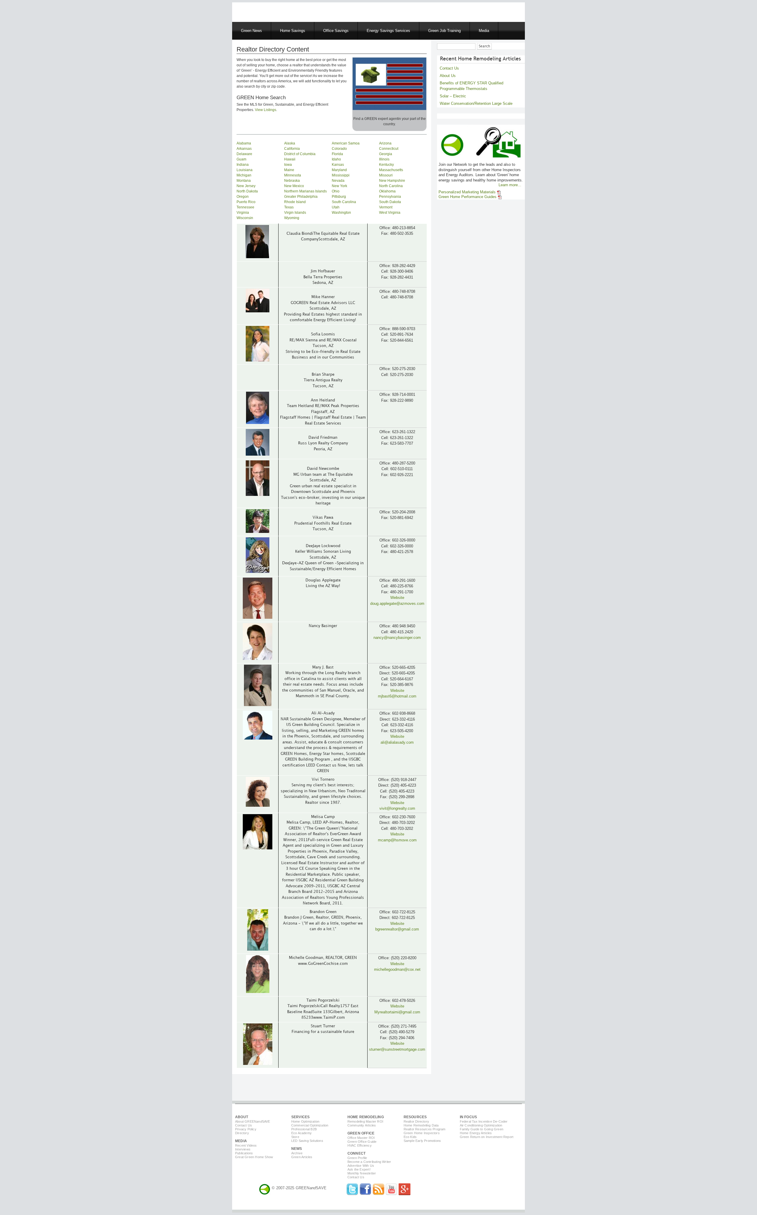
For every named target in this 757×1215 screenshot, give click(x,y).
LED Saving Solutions (307, 1140)
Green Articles (302, 1157)
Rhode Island (295, 202)
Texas (289, 207)
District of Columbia (300, 154)
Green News (251, 30)
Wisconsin (245, 218)
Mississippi (341, 175)
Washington (341, 212)
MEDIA (241, 1141)
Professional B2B (304, 1129)
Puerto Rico (246, 202)
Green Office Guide (362, 1141)
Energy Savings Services (388, 30)
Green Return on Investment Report (487, 1137)
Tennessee (245, 207)
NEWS (296, 1149)
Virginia (243, 212)
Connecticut (388, 149)
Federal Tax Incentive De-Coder (484, 1121)
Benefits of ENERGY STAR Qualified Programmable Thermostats (471, 86)
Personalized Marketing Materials (468, 192)
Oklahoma (387, 191)
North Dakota (247, 191)
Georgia (385, 154)
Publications (244, 1153)
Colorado (339, 149)
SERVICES (300, 1117)
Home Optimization (305, 1121)
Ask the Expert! (359, 1169)
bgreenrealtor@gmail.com (397, 929)
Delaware (244, 154)
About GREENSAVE (252, 1121)
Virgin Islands (295, 212)
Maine (289, 170)
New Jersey (246, 186)
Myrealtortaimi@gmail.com (397, 1012)
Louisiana (245, 170)
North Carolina (391, 186)
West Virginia (389, 212)
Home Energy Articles (476, 1133)
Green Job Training (444, 30)
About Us (448, 75)
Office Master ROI (361, 1138)
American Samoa (346, 143)
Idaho (336, 159)
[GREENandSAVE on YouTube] (391, 1194)
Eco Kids (410, 1137)
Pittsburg (339, 197)
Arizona (385, 143)
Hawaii (289, 159)
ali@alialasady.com (397, 742)
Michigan (244, 175)
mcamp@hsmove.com (397, 840)
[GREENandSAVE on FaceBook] (365, 1194)
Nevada (338, 181)
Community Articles (361, 1125)
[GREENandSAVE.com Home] (265, 1188)
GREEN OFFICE (360, 1133)
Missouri (386, 175)
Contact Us (449, 68)
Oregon (243, 197)
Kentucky (386, 165)
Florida (337, 154)
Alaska (289, 143)
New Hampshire (392, 181)
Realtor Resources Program (425, 1129)
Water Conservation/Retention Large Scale (476, 103)
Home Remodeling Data (421, 1125)
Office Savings (336, 30)
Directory (242, 1133)
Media (484, 30)
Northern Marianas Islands (305, 191)
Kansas (338, 165)
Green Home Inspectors (422, 1133)
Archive (297, 1153)
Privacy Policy (245, 1129)
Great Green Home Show (254, 1157)
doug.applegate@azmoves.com (397, 603)
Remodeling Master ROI (365, 1121)
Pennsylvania (390, 197)
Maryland (339, 170)
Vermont (385, 207)
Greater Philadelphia (301, 197)
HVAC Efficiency (359, 1145)
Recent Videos (246, 1145)
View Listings (265, 110)
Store (295, 1137)
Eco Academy (301, 1133)
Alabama (244, 143)
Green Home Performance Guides (468, 197)
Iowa (288, 165)
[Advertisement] (307, 11)
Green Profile (357, 1158)
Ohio (335, 191)
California (292, 149)
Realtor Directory (416, 1121)
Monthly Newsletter (361, 1173)
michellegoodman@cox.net (397, 969)
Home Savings (292, 30)
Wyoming (291, 218)
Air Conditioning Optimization (481, 1125)
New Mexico (294, 186)
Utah (335, 207)
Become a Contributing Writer (369, 1161)
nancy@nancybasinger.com (397, 637)
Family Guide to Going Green (481, 1129)
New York (339, 186)
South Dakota (390, 202)
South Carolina (344, 202)
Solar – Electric (453, 96)
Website (397, 597)
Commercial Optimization (310, 1125)
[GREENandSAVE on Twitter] (352, 1194)
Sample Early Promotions (422, 1140)
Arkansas (244, 149)
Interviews (242, 1149)
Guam (241, 159)
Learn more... (510, 185)
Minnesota (292, 175)
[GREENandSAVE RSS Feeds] (378, 1194)
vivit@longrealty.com (397, 808)
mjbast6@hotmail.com (397, 696)
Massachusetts (391, 170)
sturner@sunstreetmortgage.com (397, 1049)
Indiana (243, 165)
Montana (244, 181)
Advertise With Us (360, 1165)
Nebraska (292, 181)
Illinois (384, 159)
